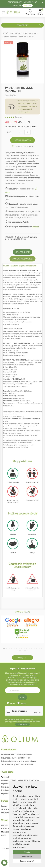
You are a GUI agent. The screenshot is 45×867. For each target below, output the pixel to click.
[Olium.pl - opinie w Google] (13, 622)
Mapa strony (6, 832)
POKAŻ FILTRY (22, 25)
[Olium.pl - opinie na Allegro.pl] (31, 622)
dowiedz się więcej (24, 112)
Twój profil (5, 777)
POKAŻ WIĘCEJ (22, 724)
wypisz (23, 703)
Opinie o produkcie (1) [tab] (22, 258)
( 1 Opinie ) (18, 117)
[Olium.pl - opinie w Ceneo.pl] (22, 633)
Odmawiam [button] (27, 856)
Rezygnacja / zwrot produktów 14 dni (15, 758)
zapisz (12, 703)
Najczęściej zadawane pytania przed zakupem (19, 761)
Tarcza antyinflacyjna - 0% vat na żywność (17, 764)
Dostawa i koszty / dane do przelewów (16, 754)
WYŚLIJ (22, 697)
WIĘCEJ (26, 5)
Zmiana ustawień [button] (27, 861)
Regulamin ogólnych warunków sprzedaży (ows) (20, 780)
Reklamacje (5, 813)
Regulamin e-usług (8, 783)
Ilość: (9, 132)
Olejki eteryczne (21, 237)
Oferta (3, 835)
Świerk (23, 239)
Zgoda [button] (27, 852)
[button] (30, 12)
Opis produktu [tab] (22, 252)
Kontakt (4, 806)
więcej (20, 658)
